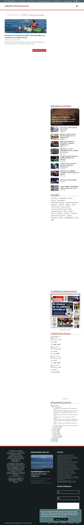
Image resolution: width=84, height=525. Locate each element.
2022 (53, 440)
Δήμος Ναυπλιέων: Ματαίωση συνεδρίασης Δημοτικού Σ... (65, 415)
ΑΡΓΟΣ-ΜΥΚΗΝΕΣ (61, 200)
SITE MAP (71, 523)
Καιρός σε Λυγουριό (55, 356)
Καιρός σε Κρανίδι (55, 365)
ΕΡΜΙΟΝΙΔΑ (68, 204)
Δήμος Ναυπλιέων (32, 1)
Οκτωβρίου (57, 407)
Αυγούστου (56, 428)
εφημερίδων (69, 329)
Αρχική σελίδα (21, 1)
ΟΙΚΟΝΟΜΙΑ (59, 213)
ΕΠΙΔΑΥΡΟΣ (61, 204)
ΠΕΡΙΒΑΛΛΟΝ (67, 213)
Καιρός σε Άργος (54, 337)
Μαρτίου (55, 434)
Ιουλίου (55, 429)
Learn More (58, 519)
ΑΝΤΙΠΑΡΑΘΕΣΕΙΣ (63, 198)
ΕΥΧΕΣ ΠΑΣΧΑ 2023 (62, 466)
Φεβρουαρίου (56, 436)
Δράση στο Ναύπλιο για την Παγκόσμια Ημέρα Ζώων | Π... (65, 423)
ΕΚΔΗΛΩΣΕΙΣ (54, 204)
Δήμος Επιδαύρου (68, 1)
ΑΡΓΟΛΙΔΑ (53, 200)
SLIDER (76, 217)
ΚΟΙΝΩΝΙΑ (71, 211)
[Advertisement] (65, 76)
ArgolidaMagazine (69, 217)
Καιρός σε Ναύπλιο (55, 346)
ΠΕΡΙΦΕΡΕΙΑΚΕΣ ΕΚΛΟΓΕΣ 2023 (58, 215)
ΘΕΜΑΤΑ (65, 211)
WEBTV (74, 481)
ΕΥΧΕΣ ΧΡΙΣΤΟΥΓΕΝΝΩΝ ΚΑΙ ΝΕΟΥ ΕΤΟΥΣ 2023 (61, 209)
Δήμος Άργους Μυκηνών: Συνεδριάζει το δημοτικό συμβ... (64, 417)
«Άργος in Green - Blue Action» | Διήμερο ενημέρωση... (65, 410)
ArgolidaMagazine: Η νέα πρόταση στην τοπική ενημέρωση (40, 474)
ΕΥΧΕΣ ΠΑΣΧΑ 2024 (72, 466)
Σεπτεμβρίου (56, 426)
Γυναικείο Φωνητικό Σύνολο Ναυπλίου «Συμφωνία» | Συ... (65, 421)
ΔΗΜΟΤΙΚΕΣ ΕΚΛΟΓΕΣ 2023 (72, 202)
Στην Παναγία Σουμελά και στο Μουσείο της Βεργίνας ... (66, 425)
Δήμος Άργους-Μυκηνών (44, 1)
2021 (53, 441)
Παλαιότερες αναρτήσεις (39, 50)
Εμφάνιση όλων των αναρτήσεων (36, 15)
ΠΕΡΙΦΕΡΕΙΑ (74, 213)
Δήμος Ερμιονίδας (57, 1)
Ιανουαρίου (56, 437)
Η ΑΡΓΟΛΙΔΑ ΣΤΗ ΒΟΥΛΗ (56, 211)
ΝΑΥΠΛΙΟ (53, 213)
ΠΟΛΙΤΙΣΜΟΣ (54, 217)
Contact (77, 523)
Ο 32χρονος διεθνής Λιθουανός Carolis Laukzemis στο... (66, 419)
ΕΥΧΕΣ (73, 204)
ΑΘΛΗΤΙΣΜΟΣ (54, 198)
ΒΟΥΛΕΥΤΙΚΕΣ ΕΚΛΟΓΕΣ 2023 (57, 202)
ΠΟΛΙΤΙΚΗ (69, 215)
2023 (53, 438)
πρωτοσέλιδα (63, 329)
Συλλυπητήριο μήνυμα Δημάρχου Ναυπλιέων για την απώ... (65, 413)
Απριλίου (55, 433)
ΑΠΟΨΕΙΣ (70, 198)
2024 (54, 405)
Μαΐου (55, 432)
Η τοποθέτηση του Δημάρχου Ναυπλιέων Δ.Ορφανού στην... (65, 409)
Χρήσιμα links (64, 523)
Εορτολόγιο (65, 398)
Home (49, 523)
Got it (65, 519)
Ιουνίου (55, 430)
